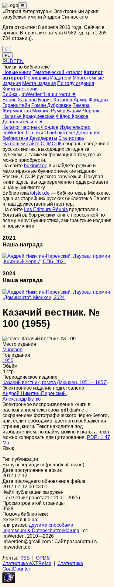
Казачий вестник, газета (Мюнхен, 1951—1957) (55, 382)
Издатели (60, 77)
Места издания (39, 83)
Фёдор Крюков (72, 116)
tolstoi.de (40, 193)
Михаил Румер (48, 110)
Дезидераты (43, 138)
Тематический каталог (57, 72)
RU (7, 55)
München (12, 349)
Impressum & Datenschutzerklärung (40, 530)
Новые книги (16, 72)
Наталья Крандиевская (28, 116)
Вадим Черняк (83, 110)
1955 (7, 360)
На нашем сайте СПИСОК (32, 143)
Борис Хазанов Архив (63, 99)
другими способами (51, 525)
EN (20, 61)
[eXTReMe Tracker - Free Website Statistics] (8, 581)
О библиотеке (59, 132)
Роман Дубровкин (51, 105)
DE (13, 61)
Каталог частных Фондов (30, 127)
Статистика (71, 138)
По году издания (75, 83)
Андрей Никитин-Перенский (34, 393)
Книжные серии (20, 88)
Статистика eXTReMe (26, 563)
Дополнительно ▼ (22, 121)
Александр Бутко (21, 398)
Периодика (36, 77)
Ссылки (34, 132)
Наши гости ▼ (60, 94)
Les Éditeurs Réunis (46, 209)
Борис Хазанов (19, 99)
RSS (24, 557)
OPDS (43, 557)
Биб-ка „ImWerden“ (23, 94)
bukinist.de (35, 165)
